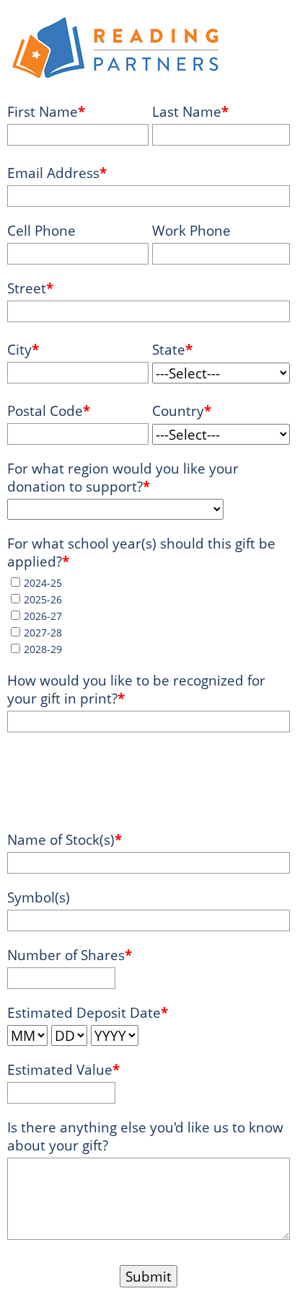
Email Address (53, 173)
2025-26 (43, 599)
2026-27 (43, 616)
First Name (42, 111)
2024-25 (43, 583)
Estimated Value (59, 1069)
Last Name (186, 111)
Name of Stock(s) (61, 839)
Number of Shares (66, 955)
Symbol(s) (38, 897)
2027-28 (43, 632)
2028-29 (43, 649)
